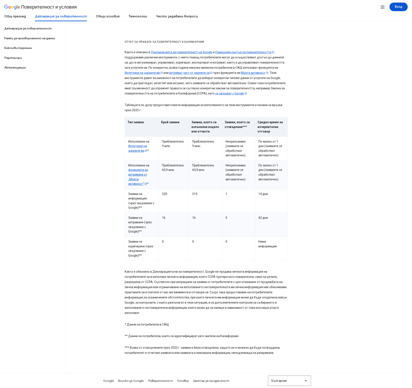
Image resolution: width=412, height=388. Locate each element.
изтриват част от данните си (189, 73)
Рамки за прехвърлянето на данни (29, 38)
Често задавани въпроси (177, 16)
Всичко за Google (131, 381)
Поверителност (160, 381)
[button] (382, 7)
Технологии (138, 16)
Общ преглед (15, 16)
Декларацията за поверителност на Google (181, 52)
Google (108, 381)
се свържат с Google (229, 93)
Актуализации (15, 67)
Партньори (13, 58)
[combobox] (289, 381)
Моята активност (253, 73)
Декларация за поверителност (61, 16)
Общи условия (108, 16)
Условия (183, 381)
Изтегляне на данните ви (142, 73)
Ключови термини (18, 48)
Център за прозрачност (211, 381)
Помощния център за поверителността (243, 52)
